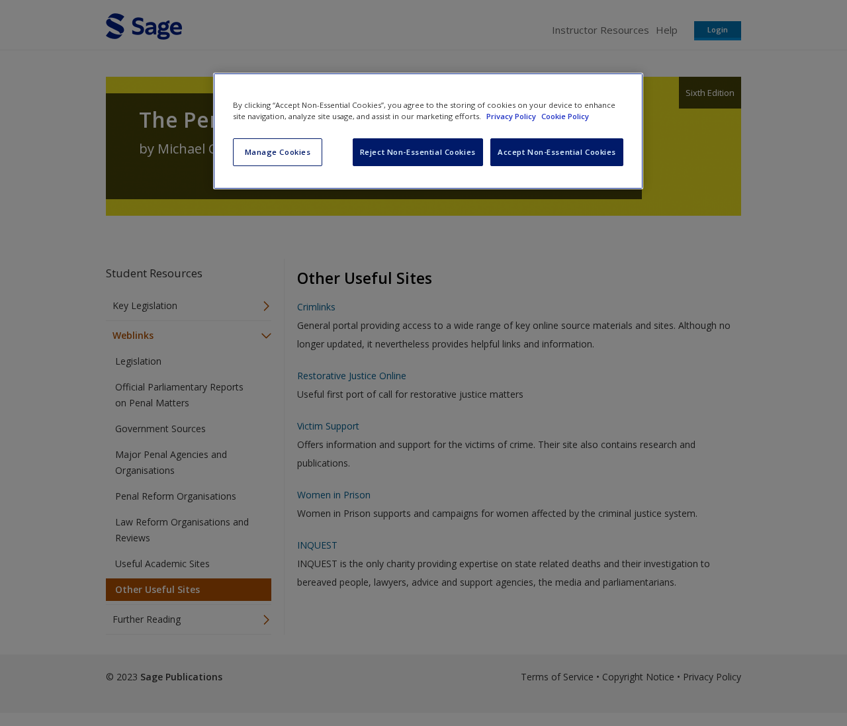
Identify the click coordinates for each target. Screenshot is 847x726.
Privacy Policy (512, 116)
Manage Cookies (278, 152)
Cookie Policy (565, 116)
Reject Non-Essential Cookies (418, 152)
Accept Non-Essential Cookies (557, 152)
